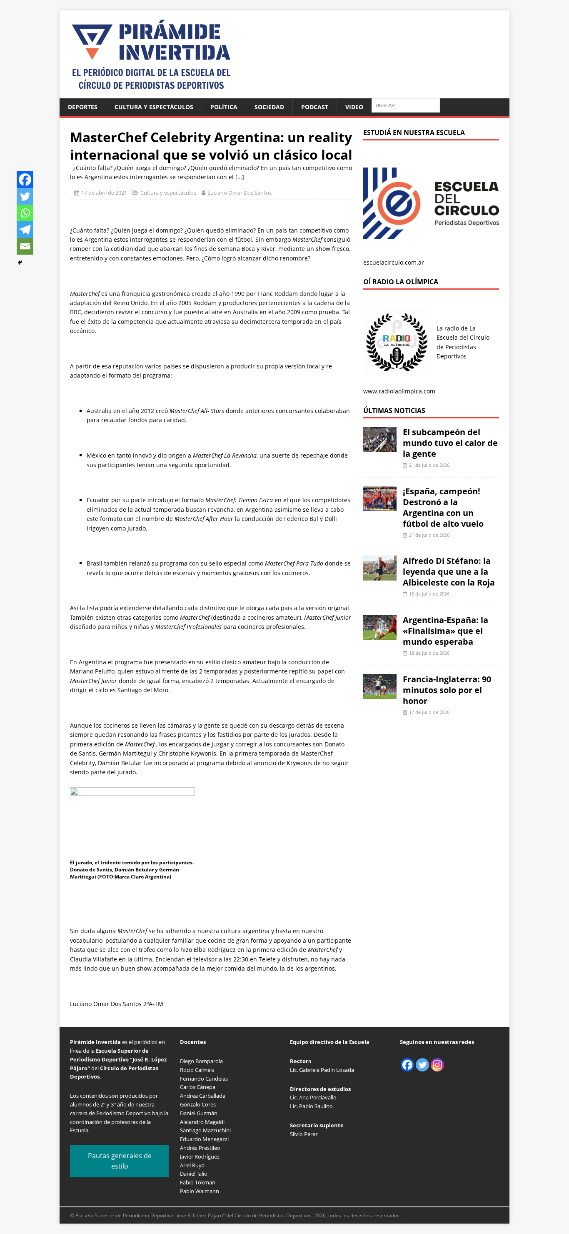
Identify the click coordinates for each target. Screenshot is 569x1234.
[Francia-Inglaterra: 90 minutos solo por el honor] (380, 694)
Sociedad (269, 107)
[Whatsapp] (25, 213)
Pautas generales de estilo (120, 1161)
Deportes (82, 107)
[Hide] (20, 262)
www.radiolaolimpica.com (399, 391)
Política (223, 107)
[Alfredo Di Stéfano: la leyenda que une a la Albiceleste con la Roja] (380, 576)
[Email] (25, 246)
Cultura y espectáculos (154, 107)
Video (354, 107)
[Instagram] (437, 1064)
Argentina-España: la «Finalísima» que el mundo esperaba (445, 630)
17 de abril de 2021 (104, 192)
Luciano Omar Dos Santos (239, 192)
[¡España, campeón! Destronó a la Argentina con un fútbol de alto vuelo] (380, 506)
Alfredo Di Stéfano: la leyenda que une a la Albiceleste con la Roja (449, 571)
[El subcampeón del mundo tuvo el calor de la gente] (380, 447)
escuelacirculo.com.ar (393, 262)
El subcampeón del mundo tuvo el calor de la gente (450, 442)
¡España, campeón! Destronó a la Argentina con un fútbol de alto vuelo (443, 507)
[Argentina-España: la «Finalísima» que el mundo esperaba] (380, 635)
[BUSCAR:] (406, 105)
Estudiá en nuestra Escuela (414, 132)
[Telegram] (25, 229)
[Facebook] (25, 179)
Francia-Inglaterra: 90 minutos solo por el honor (447, 689)
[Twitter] (25, 196)
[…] (239, 177)
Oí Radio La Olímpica (400, 281)
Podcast (314, 107)
